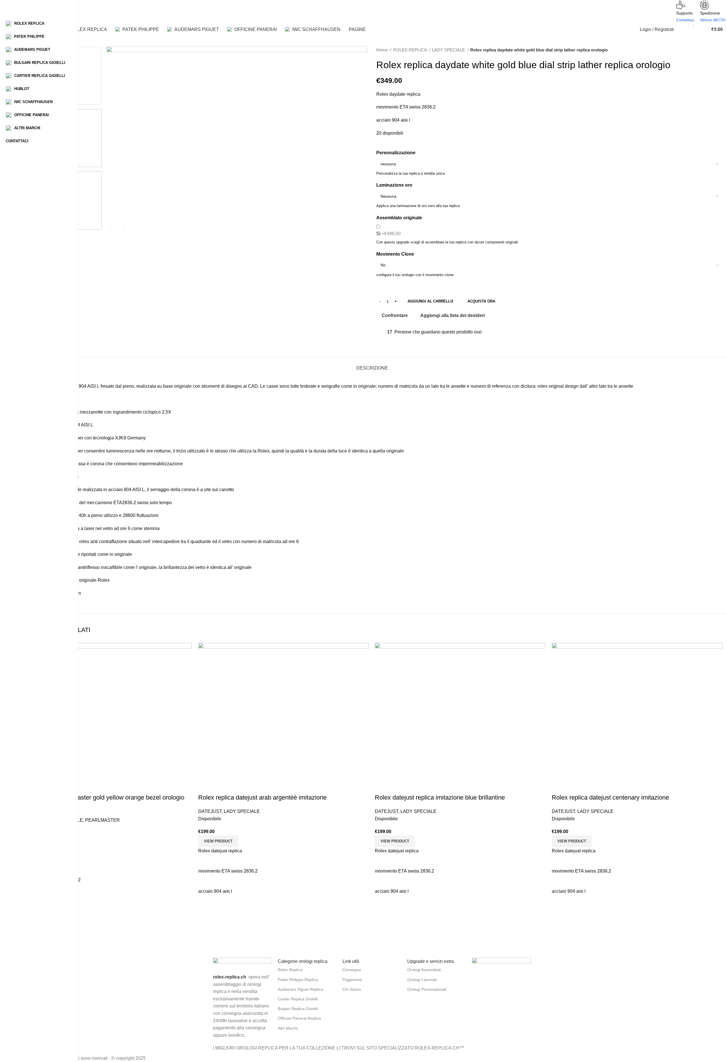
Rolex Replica (290, 969)
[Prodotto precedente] (708, 50)
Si (388, 233)
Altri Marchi (288, 1028)
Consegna (351, 969)
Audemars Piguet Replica (300, 989)
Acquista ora (481, 301)
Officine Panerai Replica (299, 1018)
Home (382, 49)
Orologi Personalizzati (426, 989)
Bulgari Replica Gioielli (298, 1008)
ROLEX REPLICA (410, 49)
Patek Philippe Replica (298, 979)
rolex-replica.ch (229, 977)
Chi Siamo (351, 989)
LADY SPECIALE (449, 49)
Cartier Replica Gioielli (297, 999)
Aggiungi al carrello (430, 301)
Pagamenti (352, 979)
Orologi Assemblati (424, 969)
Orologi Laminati (422, 979)
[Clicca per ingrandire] (117, 231)
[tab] (372, 365)
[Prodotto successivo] (720, 50)
